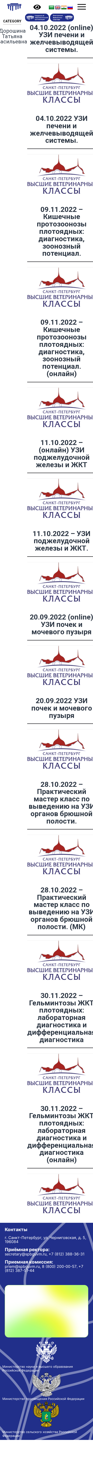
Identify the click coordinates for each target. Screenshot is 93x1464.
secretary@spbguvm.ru (25, 1254)
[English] (58, 7)
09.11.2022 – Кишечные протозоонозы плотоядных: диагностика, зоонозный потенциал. (62, 231)
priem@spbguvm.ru (22, 1266)
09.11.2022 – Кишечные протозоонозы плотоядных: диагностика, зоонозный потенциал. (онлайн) (62, 348)
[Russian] (70, 7)
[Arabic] (51, 7)
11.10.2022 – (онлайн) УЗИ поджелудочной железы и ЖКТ (62, 453)
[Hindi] (64, 7)
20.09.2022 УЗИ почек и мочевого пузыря (61, 708)
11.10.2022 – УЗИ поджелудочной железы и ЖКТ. (61, 541)
